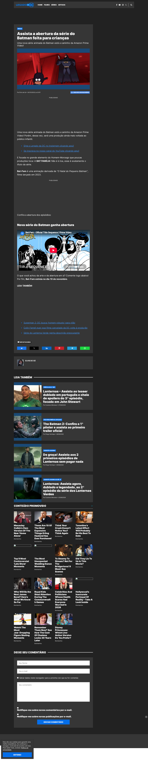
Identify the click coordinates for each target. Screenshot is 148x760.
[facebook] (116, 5)
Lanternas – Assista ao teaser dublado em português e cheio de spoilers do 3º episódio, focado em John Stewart (66, 397)
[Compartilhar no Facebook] (21, 348)
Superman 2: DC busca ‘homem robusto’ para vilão (49, 322)
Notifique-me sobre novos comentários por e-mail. (44, 710)
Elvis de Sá (30, 361)
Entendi (17, 755)
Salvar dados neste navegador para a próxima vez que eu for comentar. (49, 678)
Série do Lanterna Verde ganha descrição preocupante (52, 333)
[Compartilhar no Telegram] (72, 348)
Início (20, 29)
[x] (126, 5)
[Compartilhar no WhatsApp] (85, 348)
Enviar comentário (53, 722)
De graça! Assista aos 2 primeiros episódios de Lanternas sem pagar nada (63, 458)
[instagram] (123, 5)
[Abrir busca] (131, 5)
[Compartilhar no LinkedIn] (46, 348)
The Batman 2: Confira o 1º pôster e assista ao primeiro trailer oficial (64, 427)
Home (40, 5)
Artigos (61, 5)
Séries (54, 5)
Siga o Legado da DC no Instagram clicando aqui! (49, 145)
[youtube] (119, 5)
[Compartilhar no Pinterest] (59, 348)
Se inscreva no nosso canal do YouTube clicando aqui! (51, 151)
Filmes (47, 5)
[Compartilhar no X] (34, 348)
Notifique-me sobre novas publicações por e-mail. (44, 716)
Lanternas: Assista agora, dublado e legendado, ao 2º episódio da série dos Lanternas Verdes (67, 489)
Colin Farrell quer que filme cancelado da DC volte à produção (55, 328)
